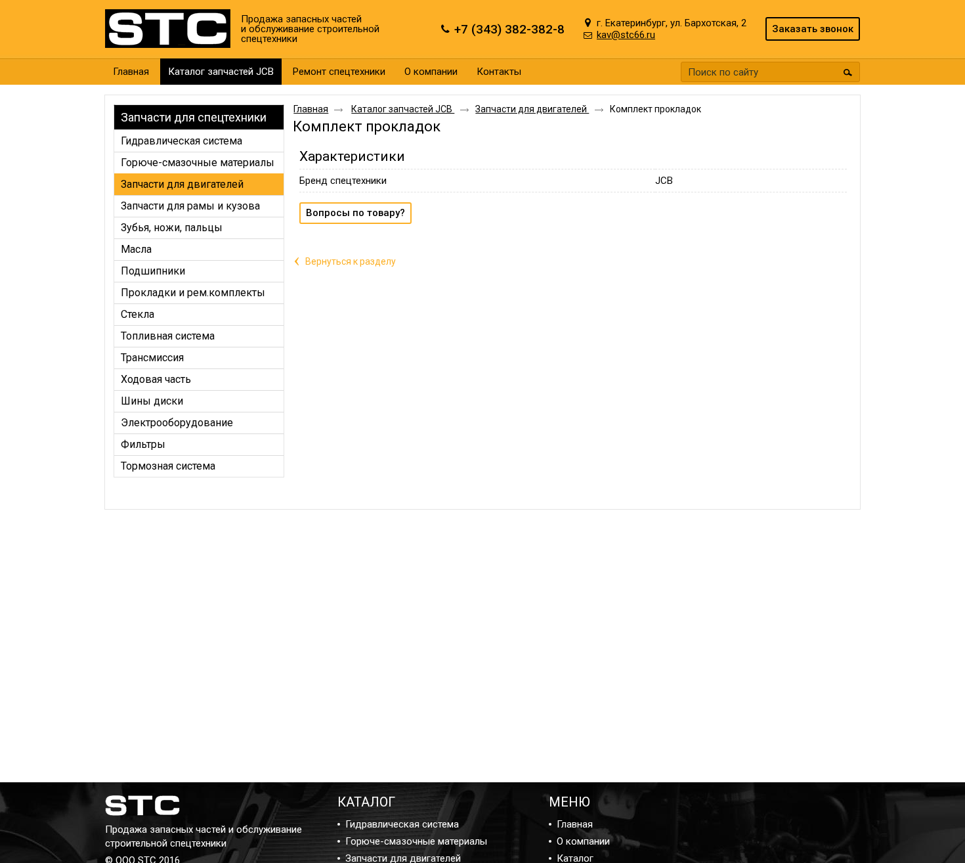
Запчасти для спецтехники (194, 117)
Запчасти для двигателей (532, 109)
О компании (583, 841)
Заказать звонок (812, 29)
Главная (310, 109)
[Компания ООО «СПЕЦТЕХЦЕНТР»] (170, 29)
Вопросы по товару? (355, 213)
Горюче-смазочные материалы (416, 841)
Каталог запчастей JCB (221, 71)
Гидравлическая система (402, 824)
